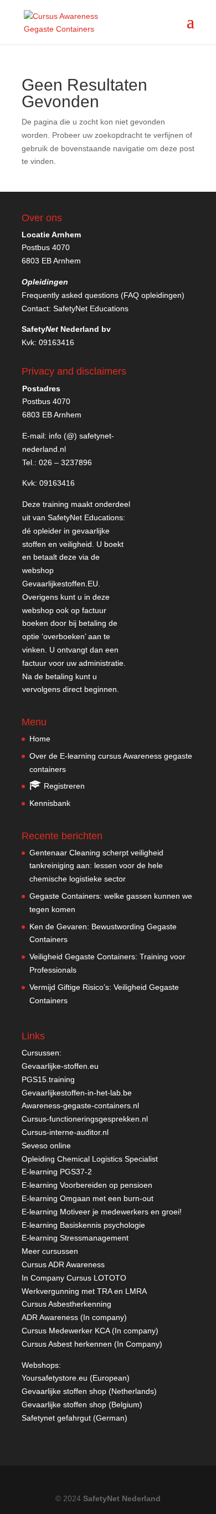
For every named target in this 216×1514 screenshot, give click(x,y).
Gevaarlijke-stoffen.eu (60, 1066)
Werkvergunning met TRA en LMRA (84, 1291)
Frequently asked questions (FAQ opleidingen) (103, 295)
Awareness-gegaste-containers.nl (80, 1105)
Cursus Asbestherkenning (66, 1303)
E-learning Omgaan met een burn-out (87, 1198)
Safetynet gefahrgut (56, 1417)
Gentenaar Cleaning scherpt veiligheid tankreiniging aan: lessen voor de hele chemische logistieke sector (96, 866)
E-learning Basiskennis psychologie (83, 1225)
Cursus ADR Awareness (63, 1264)
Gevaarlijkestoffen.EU (60, 583)
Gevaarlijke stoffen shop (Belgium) (82, 1404)
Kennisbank (49, 803)
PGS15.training (49, 1079)
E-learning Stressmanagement (75, 1237)
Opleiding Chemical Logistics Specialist (90, 1158)
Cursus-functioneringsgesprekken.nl (85, 1118)
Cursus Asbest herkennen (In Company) (92, 1343)
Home (39, 738)
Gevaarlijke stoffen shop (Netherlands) (89, 1391)
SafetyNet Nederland (122, 1498)
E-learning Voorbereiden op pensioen (87, 1185)
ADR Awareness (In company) (74, 1317)
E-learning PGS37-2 (57, 1171)
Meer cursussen (50, 1251)
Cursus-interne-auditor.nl (65, 1132)
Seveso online (46, 1145)
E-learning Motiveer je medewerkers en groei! (102, 1211)
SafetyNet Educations (90, 308)
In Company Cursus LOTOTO (74, 1277)
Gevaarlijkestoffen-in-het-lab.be (77, 1092)
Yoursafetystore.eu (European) (76, 1377)
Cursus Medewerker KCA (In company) (90, 1330)
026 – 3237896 (65, 462)
